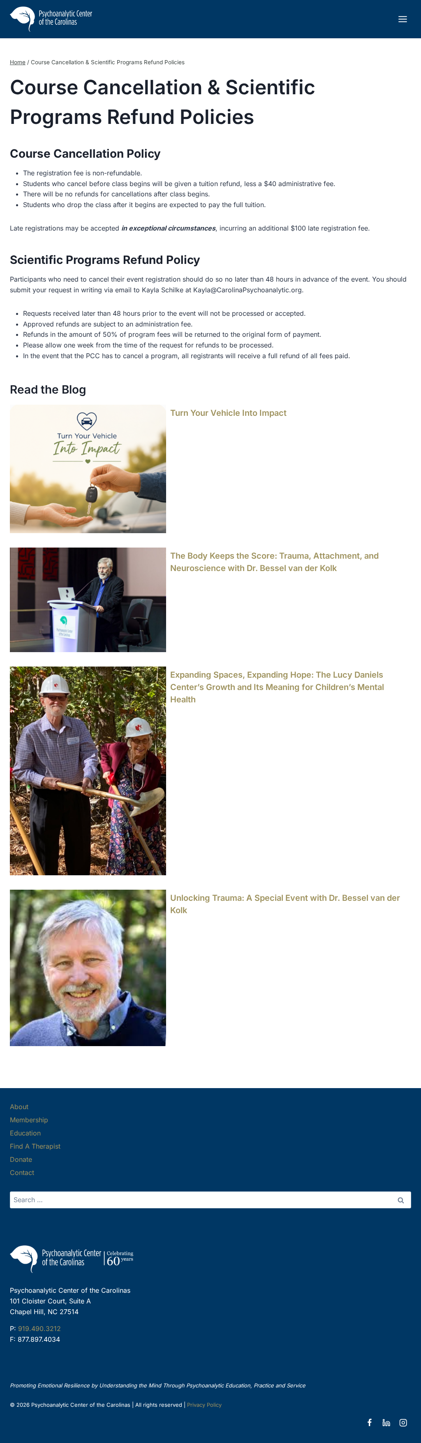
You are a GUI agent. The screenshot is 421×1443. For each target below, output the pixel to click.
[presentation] (88, 469)
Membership (29, 1120)
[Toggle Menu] (402, 19)
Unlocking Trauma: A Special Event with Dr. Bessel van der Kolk (285, 904)
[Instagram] (403, 1423)
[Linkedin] (386, 1423)
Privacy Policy (204, 1404)
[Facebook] (369, 1423)
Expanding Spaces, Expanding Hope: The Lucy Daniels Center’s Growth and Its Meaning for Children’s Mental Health (277, 687)
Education (25, 1133)
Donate (21, 1159)
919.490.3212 (39, 1328)
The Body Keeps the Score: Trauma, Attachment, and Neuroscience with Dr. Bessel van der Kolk (274, 562)
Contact (22, 1172)
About (19, 1107)
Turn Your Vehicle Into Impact (228, 413)
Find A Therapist (35, 1146)
